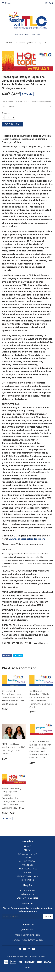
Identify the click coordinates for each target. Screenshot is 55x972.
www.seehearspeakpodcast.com (27, 539)
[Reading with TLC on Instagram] (29, 949)
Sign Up (48, 917)
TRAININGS (9, 43)
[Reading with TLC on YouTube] (33, 949)
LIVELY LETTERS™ (27, 854)
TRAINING (27, 865)
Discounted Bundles (27, 898)
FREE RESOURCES (27, 869)
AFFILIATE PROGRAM (27, 876)
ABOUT (27, 850)
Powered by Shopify (38, 956)
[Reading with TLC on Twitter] (20, 949)
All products (27, 894)
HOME (27, 846)
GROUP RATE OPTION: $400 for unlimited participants (26, 102)
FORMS (27, 872)
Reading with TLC (20, 956)
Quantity (6, 113)
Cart (50, 3)
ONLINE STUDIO (27, 861)
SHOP (28, 857)
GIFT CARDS (27, 880)
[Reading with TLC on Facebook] (24, 949)
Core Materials (27, 890)
